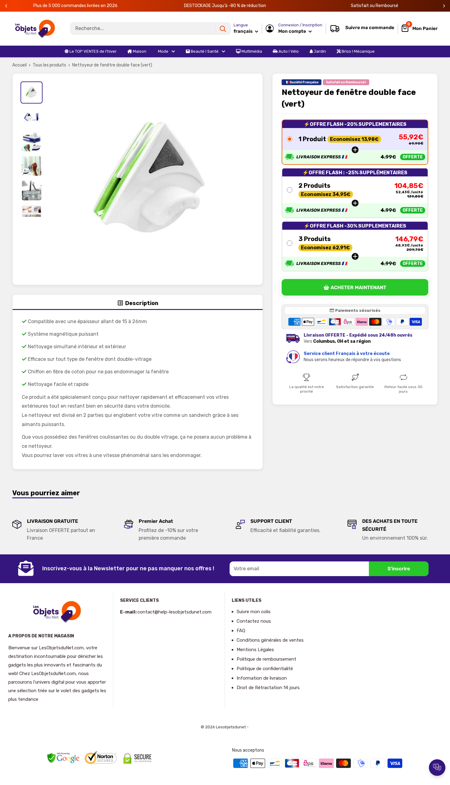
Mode (162, 51)
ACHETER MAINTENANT (358, 287)
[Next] (444, 6)
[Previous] (6, 6)
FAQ (241, 630)
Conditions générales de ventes (270, 640)
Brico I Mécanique (358, 51)
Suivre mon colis (254, 611)
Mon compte (292, 31)
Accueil (19, 65)
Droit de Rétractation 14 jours (268, 687)
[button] (355, 141)
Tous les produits (49, 65)
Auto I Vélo (288, 51)
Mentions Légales (255, 649)
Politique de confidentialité (265, 668)
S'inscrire (399, 569)
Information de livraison (262, 678)
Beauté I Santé (204, 51)
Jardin (319, 51)
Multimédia (251, 51)
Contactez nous (254, 621)
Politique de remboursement (266, 659)
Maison (139, 51)
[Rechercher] (223, 28)
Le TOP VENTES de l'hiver (93, 51)
